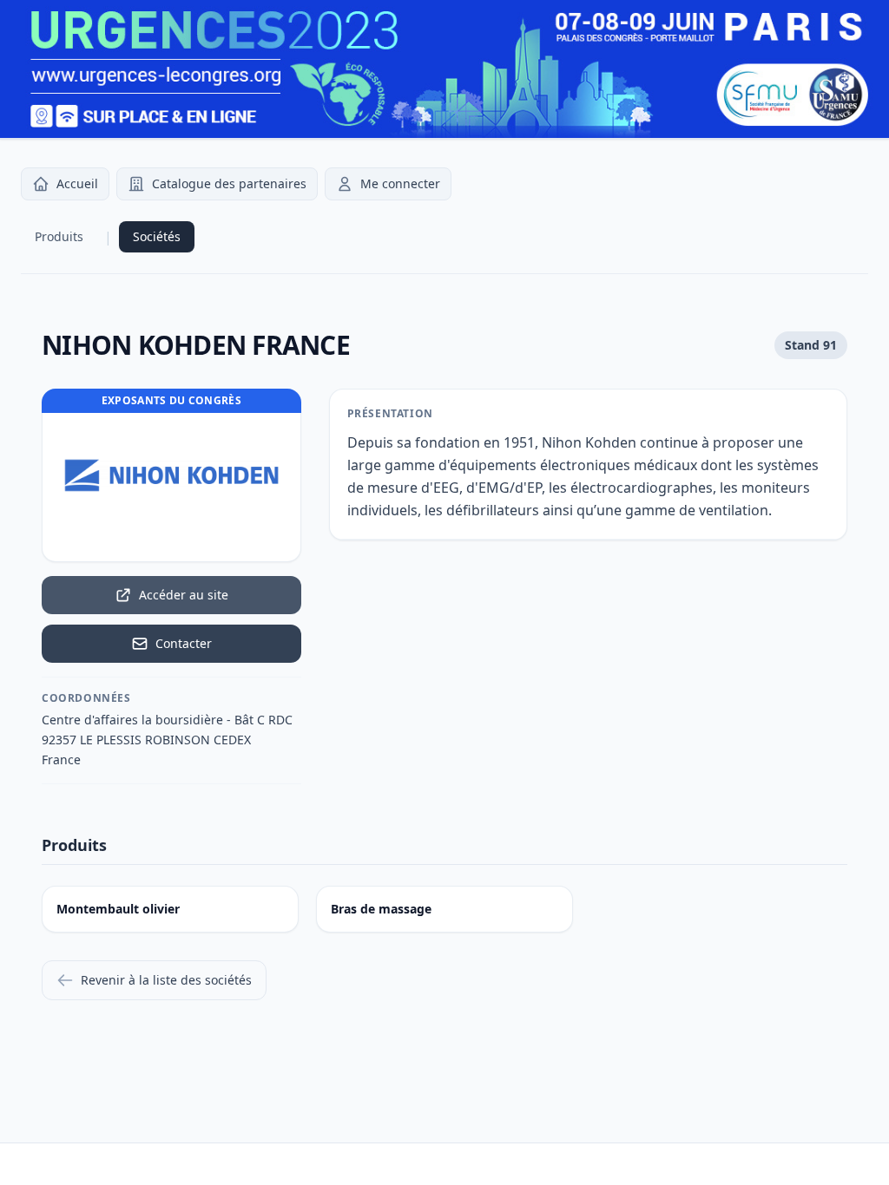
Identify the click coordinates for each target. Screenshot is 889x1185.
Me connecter (400, 183)
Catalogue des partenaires (229, 183)
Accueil (77, 183)
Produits (59, 236)
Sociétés (157, 236)
